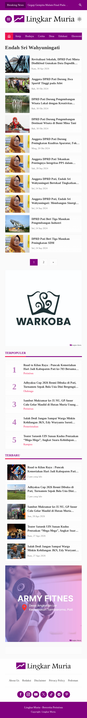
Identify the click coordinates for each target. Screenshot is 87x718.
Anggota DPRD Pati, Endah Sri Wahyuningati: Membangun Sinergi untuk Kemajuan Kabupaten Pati (54, 203)
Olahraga (28, 391)
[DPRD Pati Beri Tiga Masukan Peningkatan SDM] (17, 244)
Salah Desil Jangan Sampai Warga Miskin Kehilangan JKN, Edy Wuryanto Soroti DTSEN (49, 422)
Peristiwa (28, 373)
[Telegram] (59, 694)
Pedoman (73, 680)
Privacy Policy (57, 680)
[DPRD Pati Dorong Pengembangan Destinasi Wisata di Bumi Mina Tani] (17, 124)
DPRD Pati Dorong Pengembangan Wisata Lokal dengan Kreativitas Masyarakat (53, 103)
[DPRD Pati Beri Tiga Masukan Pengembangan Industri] (17, 224)
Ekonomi (77, 36)
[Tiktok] (51, 694)
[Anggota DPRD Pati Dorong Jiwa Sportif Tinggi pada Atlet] (17, 84)
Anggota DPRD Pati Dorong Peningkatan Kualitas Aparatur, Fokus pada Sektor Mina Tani (55, 143)
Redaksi (26, 680)
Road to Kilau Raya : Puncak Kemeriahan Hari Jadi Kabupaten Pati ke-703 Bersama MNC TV (49, 369)
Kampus (27, 444)
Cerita (41, 36)
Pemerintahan (30, 426)
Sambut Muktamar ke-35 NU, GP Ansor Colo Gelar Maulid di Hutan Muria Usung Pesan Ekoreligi (49, 404)
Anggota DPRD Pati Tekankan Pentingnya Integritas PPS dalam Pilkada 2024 (52, 163)
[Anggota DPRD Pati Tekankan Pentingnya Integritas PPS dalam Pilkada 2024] (17, 164)
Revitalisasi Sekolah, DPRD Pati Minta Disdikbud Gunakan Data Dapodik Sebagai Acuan (56, 63)
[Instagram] (28, 694)
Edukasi (62, 36)
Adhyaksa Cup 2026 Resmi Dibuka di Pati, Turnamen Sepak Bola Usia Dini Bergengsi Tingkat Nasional (49, 386)
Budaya (29, 36)
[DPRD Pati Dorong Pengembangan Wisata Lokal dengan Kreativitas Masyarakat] (17, 104)
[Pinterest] (66, 694)
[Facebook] (20, 694)
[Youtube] (36, 694)
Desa (51, 36)
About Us (14, 680)
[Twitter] (43, 694)
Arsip (18, 36)
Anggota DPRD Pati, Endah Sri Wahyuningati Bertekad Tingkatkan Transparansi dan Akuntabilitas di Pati (56, 182)
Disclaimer (40, 680)
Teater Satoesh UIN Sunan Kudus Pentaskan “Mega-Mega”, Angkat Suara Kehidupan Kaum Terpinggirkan (50, 440)
